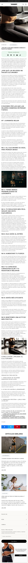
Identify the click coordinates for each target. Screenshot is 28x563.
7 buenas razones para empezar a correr (12, 458)
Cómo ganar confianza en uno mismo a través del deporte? (13, 414)
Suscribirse (14, 541)
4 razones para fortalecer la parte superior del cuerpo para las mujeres (13, 417)
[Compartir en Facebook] (4, 426)
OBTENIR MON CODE (20, 555)
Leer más (3, 469)
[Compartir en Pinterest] (17, 426)
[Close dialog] (26, 543)
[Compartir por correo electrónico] (23, 426)
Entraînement (13, 44)
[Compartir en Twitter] (11, 426)
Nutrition (5, 493)
